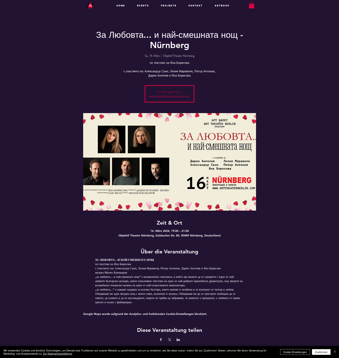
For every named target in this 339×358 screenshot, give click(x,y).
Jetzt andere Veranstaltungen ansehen (169, 96)
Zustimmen (321, 352)
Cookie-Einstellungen (295, 352)
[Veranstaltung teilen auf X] (169, 339)
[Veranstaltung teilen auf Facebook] (161, 339)
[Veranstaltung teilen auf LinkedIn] (178, 339)
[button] (172, 5)
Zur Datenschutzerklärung (57, 353)
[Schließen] (335, 352)
